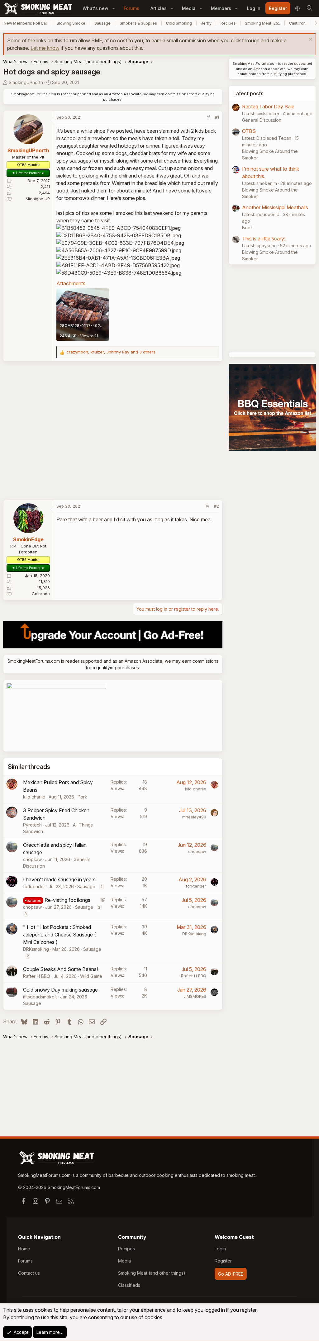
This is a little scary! (263, 238)
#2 (216, 506)
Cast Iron (297, 23)
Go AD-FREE (230, 1274)
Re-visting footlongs (67, 900)
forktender (34, 886)
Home (24, 1248)
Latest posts (248, 93)
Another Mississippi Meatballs (275, 207)
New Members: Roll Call (26, 23)
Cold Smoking (179, 23)
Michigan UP (38, 198)
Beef (247, 227)
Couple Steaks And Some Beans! (60, 969)
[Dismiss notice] (309, 40)
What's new (95, 8)
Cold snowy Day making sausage (60, 990)
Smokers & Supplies (138, 23)
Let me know (45, 48)
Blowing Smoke (71, 23)
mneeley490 (194, 816)
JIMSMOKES (194, 996)
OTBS (249, 131)
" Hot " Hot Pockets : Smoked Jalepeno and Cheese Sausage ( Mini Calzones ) (59, 934)
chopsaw (32, 859)
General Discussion (261, 120)
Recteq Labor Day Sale (268, 106)
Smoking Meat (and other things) (151, 1273)
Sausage (102, 23)
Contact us (29, 1273)
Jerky (206, 23)
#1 (217, 117)
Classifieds (129, 1285)
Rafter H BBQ (36, 976)
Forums (131, 8)
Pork (82, 796)
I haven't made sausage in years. (60, 879)
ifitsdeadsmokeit (40, 996)
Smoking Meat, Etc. (262, 23)
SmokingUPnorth (26, 82)
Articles (158, 8)
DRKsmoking (36, 949)
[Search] (309, 8)
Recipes (228, 23)
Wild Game (91, 976)
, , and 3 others (110, 351)
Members (221, 8)
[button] (113, 8)
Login (220, 1248)
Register (223, 1260)
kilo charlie (34, 796)
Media (189, 8)
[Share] (208, 117)
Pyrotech (32, 824)
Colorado (41, 593)
